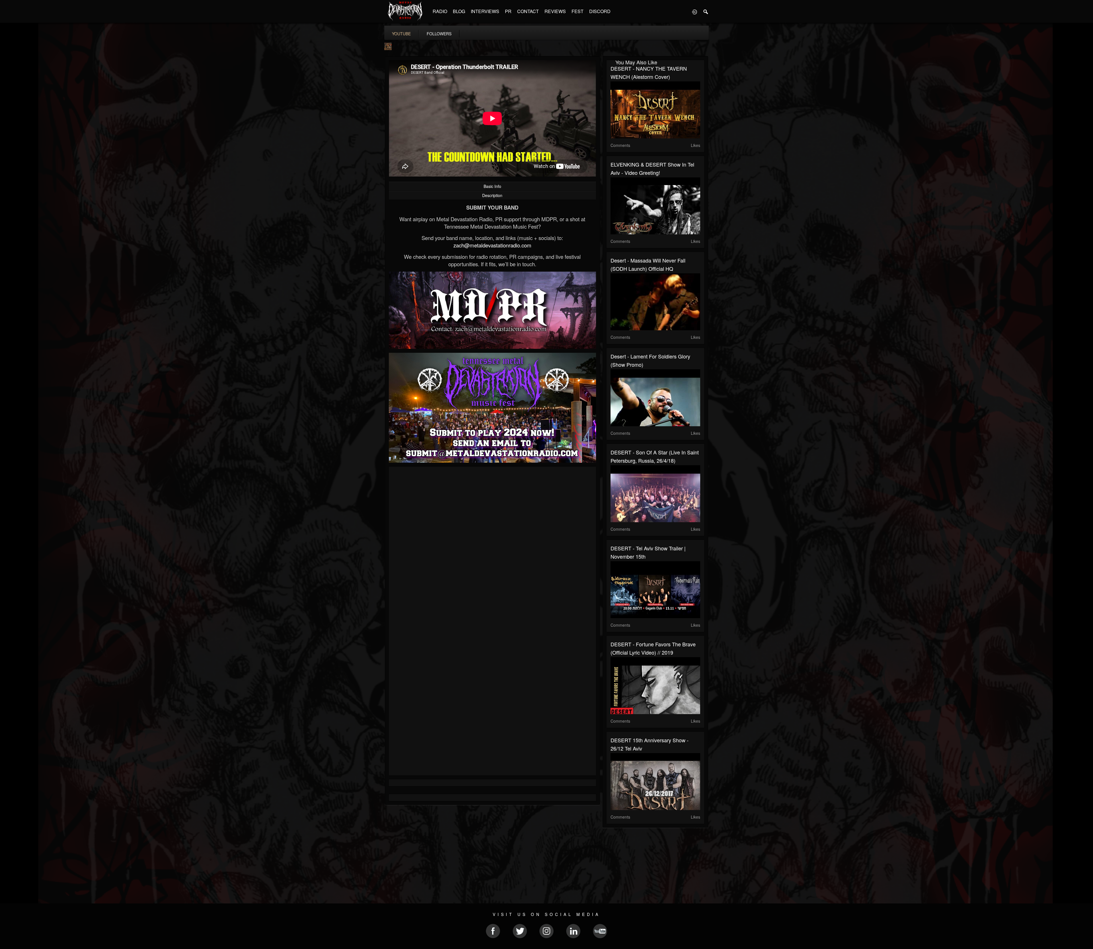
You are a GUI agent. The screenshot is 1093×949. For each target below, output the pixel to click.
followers (439, 33)
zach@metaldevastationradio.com (492, 245)
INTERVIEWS (485, 11)
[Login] (694, 11)
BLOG (459, 11)
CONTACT (528, 11)
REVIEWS (555, 11)
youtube (401, 33)
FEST (578, 11)
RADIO (440, 11)
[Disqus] (492, 547)
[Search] (706, 11)
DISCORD (600, 11)
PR (508, 11)
